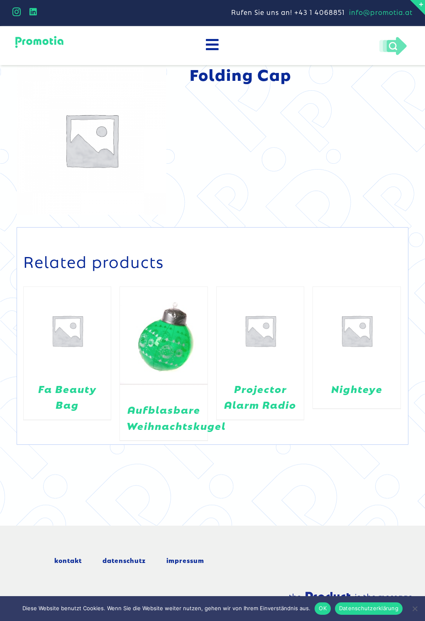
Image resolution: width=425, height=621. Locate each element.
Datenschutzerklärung (368, 608)
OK (323, 608)
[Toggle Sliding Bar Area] (417, 7)
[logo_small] (39, 38)
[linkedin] (33, 12)
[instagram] (16, 12)
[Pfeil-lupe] (393, 39)
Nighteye (357, 388)
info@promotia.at (381, 12)
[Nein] (414, 608)
